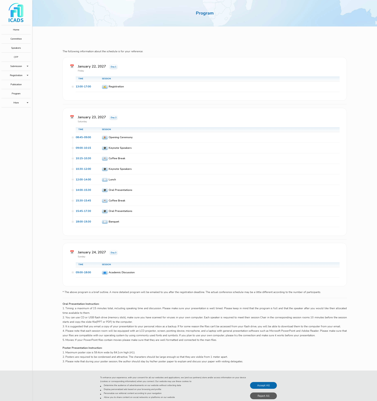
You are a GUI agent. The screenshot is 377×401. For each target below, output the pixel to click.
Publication (16, 84)
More (16, 102)
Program (16, 93)
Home (16, 29)
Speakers (16, 48)
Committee (16, 38)
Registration (16, 75)
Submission (16, 66)
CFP (16, 57)
